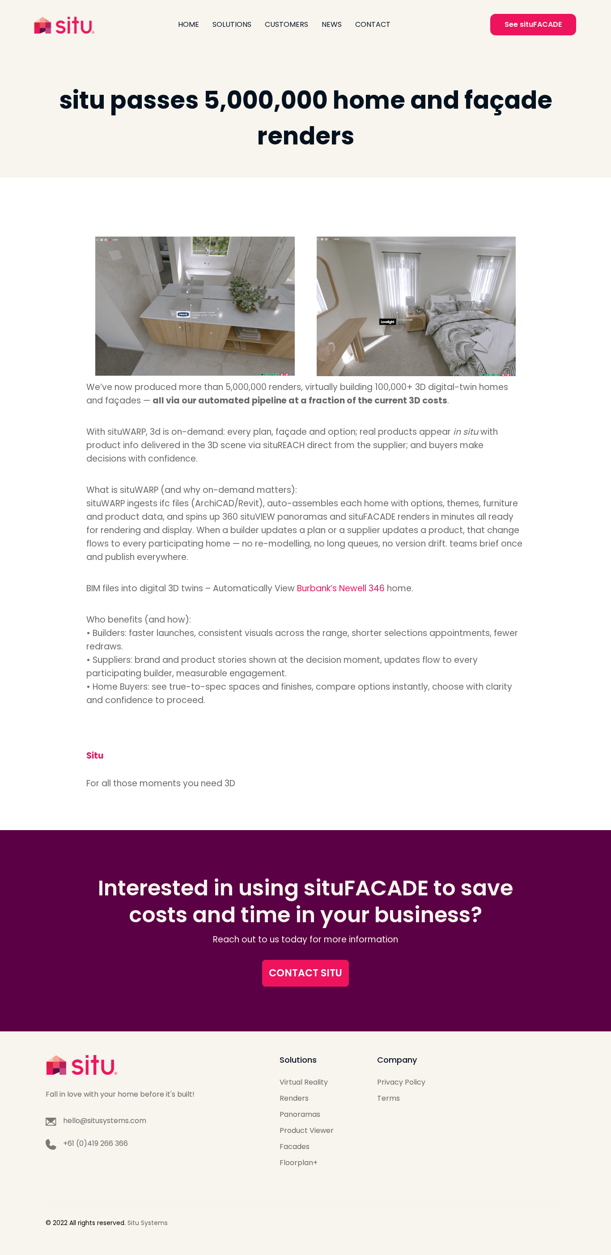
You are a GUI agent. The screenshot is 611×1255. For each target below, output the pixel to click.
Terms (388, 1098)
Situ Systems (147, 1222)
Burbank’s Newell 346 (342, 588)
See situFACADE (533, 24)
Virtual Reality (304, 1082)
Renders (294, 1098)
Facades (295, 1146)
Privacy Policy (401, 1082)
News (332, 24)
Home (188, 24)
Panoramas (300, 1114)
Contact (372, 24)
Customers (286, 24)
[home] (64, 25)
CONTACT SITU (305, 973)
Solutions (231, 24)
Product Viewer (307, 1130)
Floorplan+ (299, 1162)
